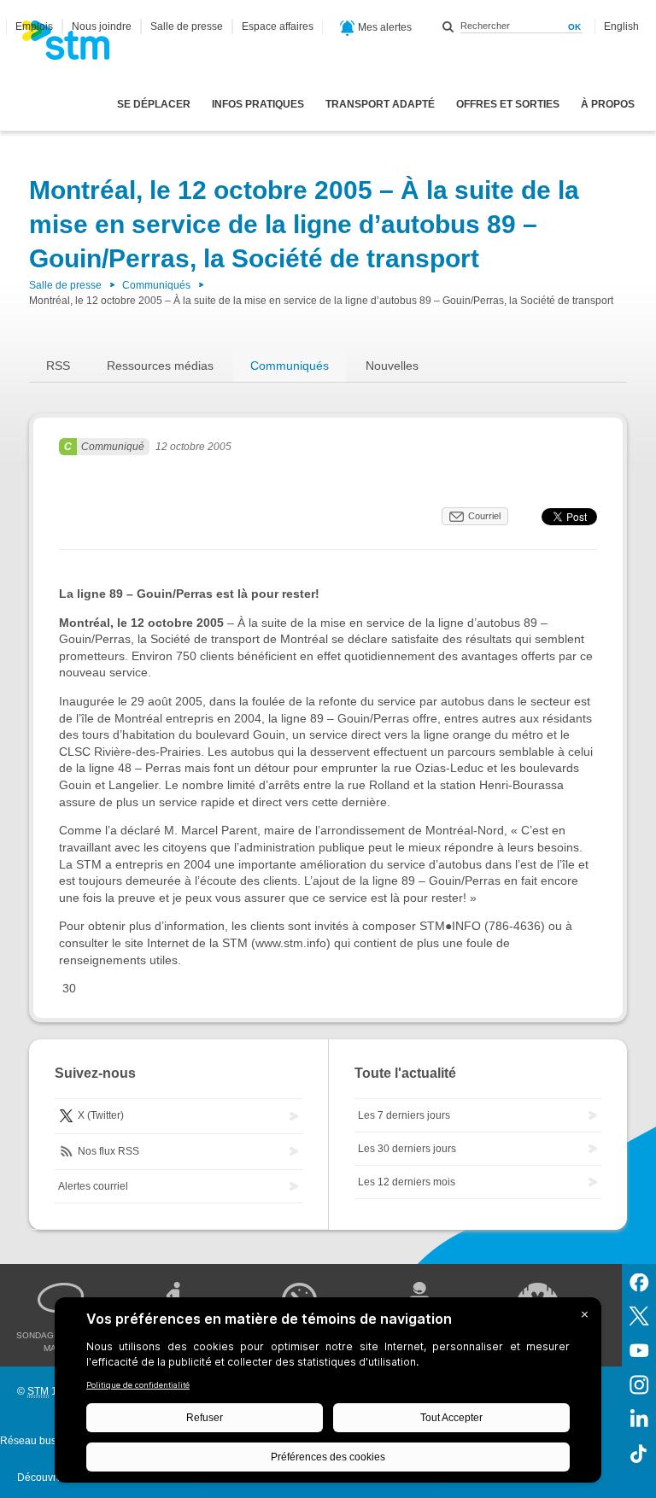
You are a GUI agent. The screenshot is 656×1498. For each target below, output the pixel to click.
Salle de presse (186, 26)
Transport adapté (380, 104)
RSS (58, 365)
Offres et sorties (507, 104)
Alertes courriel (93, 1186)
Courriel (484, 516)
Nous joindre (102, 26)
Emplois (34, 26)
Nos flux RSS (107, 1151)
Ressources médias (160, 365)
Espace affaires (277, 26)
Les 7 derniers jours (404, 1115)
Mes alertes (383, 27)
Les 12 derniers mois (406, 1182)
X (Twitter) (99, 1115)
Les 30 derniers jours (407, 1149)
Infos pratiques (258, 104)
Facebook (639, 1281)
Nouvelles (392, 365)
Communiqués (156, 285)
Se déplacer (153, 104)
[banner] (74, 45)
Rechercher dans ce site (448, 26)
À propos (608, 104)
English (621, 26)
